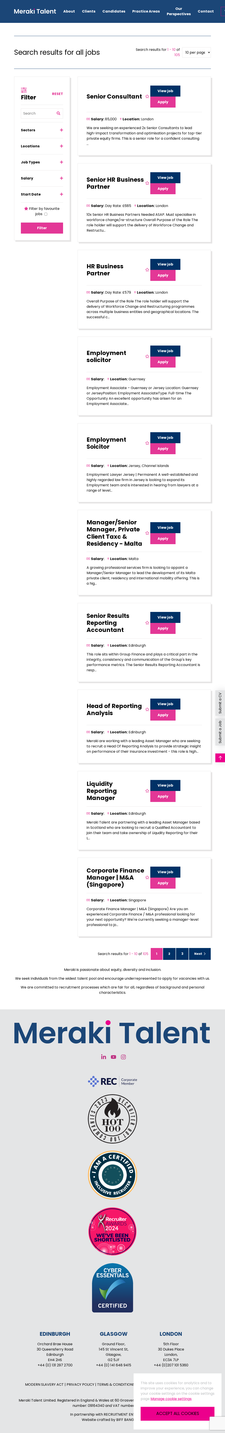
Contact (206, 11)
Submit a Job (220, 732)
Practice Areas (146, 11)
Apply (163, 101)
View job (165, 90)
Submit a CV (220, 703)
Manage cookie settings (171, 1398)
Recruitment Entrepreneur (129, 1414)
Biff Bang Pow (129, 1419)
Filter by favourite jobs (44, 211)
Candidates (113, 11)
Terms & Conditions (116, 1384)
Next (198, 954)
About (69, 11)
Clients (88, 11)
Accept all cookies (177, 1414)
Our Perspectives (179, 11)
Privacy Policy (81, 1384)
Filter (42, 228)
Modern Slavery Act (45, 1384)
